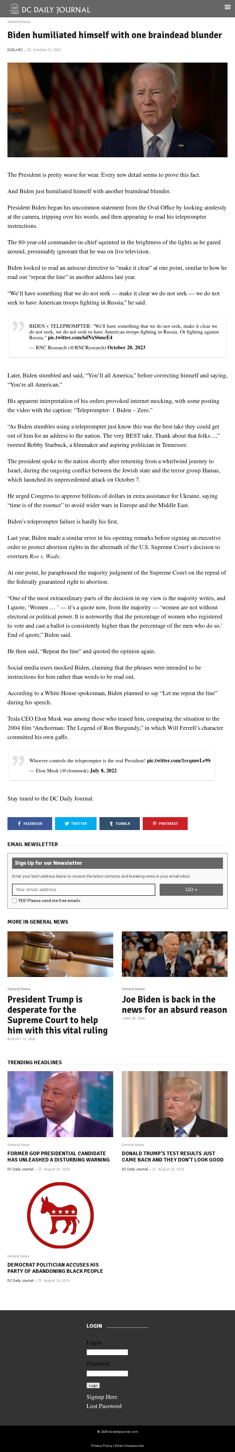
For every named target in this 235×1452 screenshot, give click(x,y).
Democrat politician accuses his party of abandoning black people (55, 1268)
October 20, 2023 (126, 347)
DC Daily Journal (20, 1169)
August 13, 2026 (21, 1039)
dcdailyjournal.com (123, 1432)
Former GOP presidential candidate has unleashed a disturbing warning (58, 1156)
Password (98, 1363)
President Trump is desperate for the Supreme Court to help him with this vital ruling (57, 1015)
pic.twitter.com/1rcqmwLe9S (179, 760)
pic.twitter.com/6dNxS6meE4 (80, 337)
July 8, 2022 (103, 770)
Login (94, 1342)
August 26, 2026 (57, 1169)
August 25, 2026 (171, 1169)
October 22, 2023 (47, 50)
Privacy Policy (101, 1446)
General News (18, 22)
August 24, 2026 (57, 1281)
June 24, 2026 (133, 1018)
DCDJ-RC (15, 50)
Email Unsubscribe (129, 1446)
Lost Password (104, 1406)
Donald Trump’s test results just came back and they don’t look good (173, 1156)
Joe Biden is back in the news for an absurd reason (174, 1004)
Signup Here (102, 1397)
